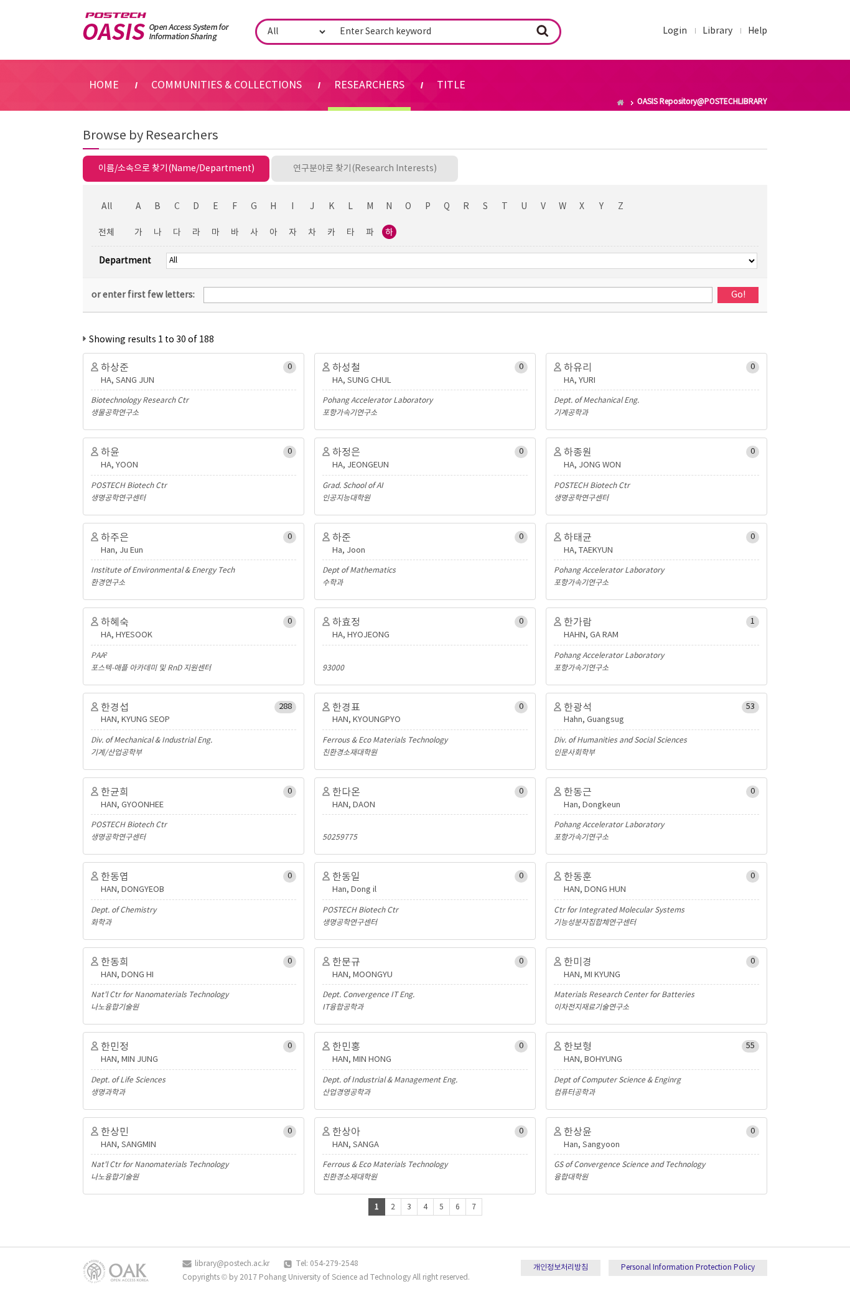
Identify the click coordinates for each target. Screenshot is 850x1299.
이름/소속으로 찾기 (176, 169)
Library (717, 31)
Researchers (369, 85)
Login (675, 31)
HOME (104, 85)
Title (451, 85)
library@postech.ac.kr (232, 1264)
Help (757, 31)
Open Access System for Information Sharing (156, 26)
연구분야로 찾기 (365, 169)
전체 (106, 233)
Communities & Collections (226, 85)
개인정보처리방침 (560, 1268)
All (106, 207)
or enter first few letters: (143, 295)
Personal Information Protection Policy (688, 1268)
